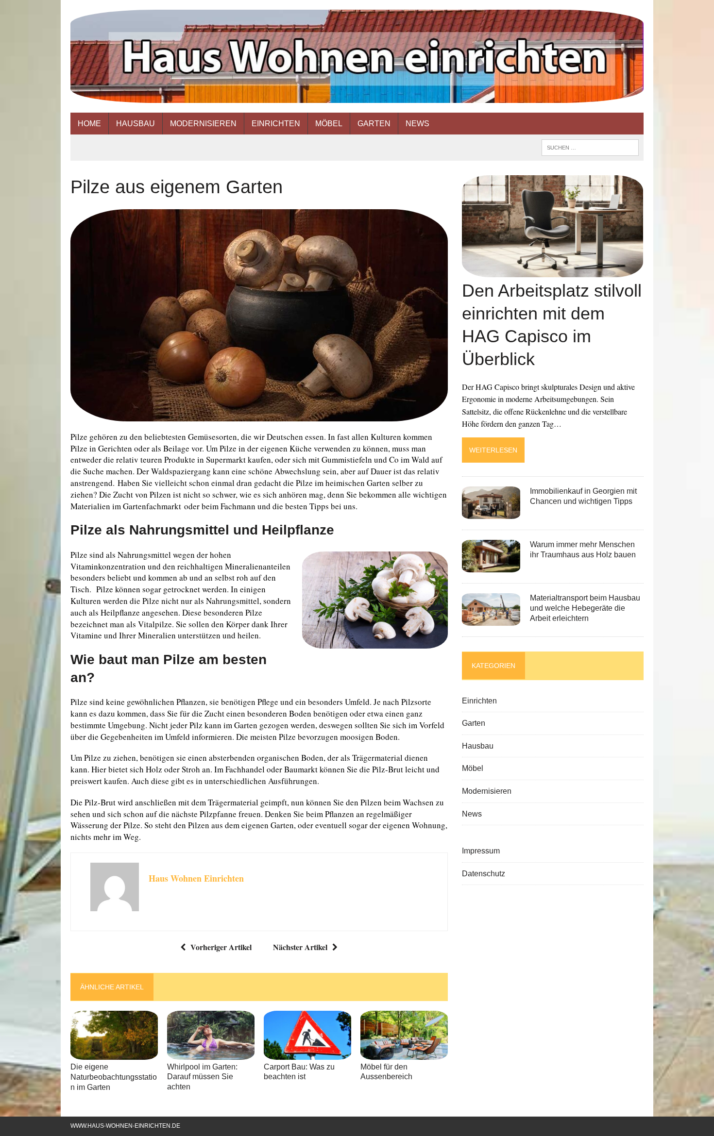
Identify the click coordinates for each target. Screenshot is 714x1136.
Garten (374, 123)
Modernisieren (203, 123)
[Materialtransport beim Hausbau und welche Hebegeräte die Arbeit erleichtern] (491, 620)
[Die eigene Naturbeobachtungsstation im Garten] (114, 1053)
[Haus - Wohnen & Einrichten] (357, 56)
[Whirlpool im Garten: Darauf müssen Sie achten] (211, 1053)
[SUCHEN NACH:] (590, 147)
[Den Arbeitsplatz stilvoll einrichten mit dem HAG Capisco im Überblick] (552, 271)
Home (89, 123)
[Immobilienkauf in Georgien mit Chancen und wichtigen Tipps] (491, 513)
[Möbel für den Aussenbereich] (404, 1053)
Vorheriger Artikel (221, 946)
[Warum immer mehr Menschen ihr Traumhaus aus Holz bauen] (491, 566)
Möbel (328, 123)
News (417, 123)
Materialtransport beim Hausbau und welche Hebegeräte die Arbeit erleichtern (585, 608)
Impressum (481, 851)
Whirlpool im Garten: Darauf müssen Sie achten (202, 1077)
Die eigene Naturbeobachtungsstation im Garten (113, 1077)
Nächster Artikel (300, 946)
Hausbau (135, 123)
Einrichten (276, 123)
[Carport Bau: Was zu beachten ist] (307, 1053)
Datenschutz (483, 873)
